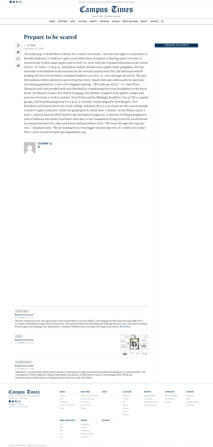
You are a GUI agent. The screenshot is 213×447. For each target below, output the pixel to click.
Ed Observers (170, 399)
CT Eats (126, 399)
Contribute (85, 424)
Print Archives (130, 21)
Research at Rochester (89, 396)
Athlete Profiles (150, 396)
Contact (84, 427)
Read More (125, 327)
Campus (63, 396)
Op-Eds (168, 402)
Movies (125, 408)
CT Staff (31, 45)
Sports (93, 21)
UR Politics (64, 402)
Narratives (190, 396)
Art (124, 402)
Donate (154, 21)
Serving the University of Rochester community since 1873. (24, 397)
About (144, 21)
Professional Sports (151, 402)
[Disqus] (82, 194)
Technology (85, 402)
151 (61, 430)
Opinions (104, 21)
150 (61, 427)
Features (62, 21)
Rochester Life (86, 405)
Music (125, 411)
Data (72, 21)
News (52, 21)
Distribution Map (87, 434)
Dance (125, 405)
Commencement (23, 362)
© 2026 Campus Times (17, 445)
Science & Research (67, 405)
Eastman (126, 396)
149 (61, 424)
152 (61, 434)
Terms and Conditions (36, 445)
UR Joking (190, 405)
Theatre (126, 414)
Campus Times (106, 9)
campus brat (22, 311)
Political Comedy (192, 402)
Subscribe (84, 437)
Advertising (85, 430)
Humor (116, 21)
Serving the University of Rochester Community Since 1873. (106, 2)
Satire (188, 399)
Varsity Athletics (150, 405)
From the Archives (87, 399)
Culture (82, 21)
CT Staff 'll (45, 143)
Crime (62, 408)
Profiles (83, 408)
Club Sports (148, 399)
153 (61, 437)
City (61, 399)
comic (19, 336)
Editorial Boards (171, 396)
